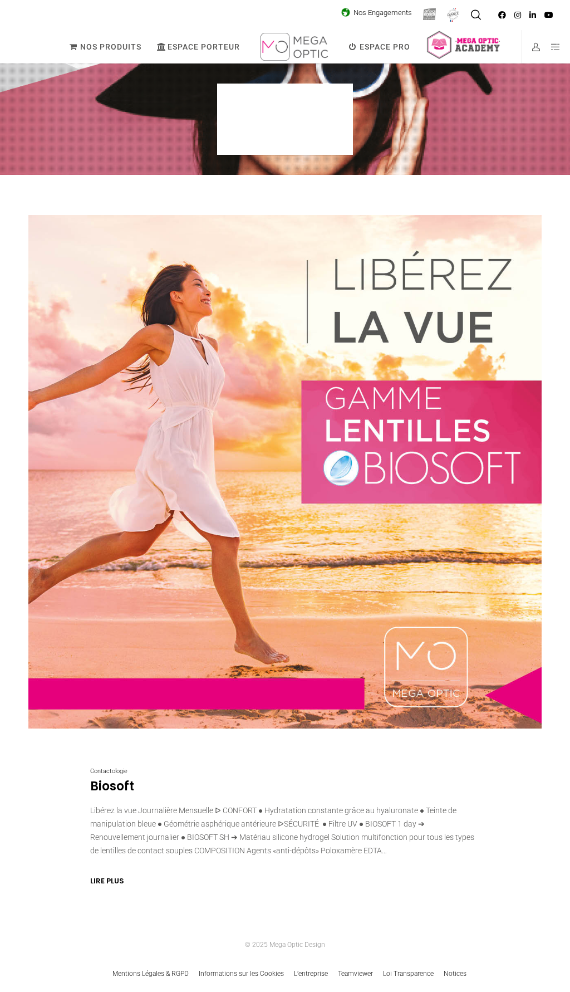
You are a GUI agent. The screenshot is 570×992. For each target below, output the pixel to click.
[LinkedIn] (532, 15)
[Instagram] (517, 15)
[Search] (476, 15)
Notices (455, 974)
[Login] (532, 46)
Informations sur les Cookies (241, 974)
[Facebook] (502, 15)
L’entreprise (311, 974)
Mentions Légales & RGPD (150, 974)
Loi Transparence (408, 974)
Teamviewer (355, 974)
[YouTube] (548, 15)
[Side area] (552, 46)
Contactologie (108, 771)
